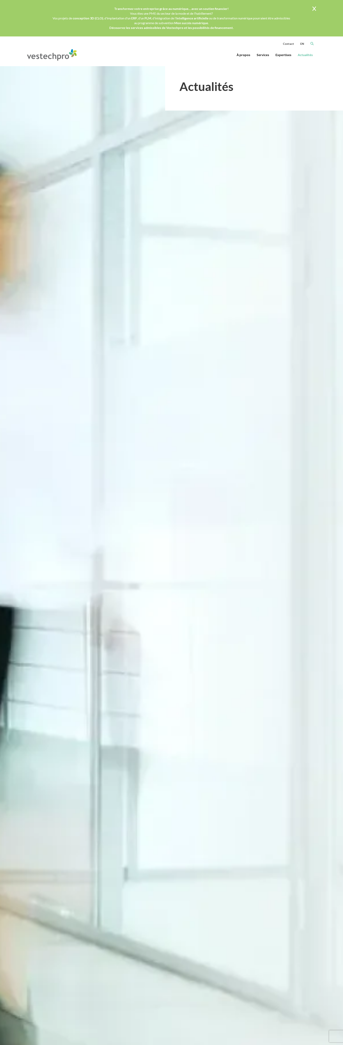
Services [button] (263, 55)
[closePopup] (314, 9)
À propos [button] (243, 55)
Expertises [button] (283, 55)
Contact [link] (288, 43)
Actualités (305, 55)
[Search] (312, 43)
